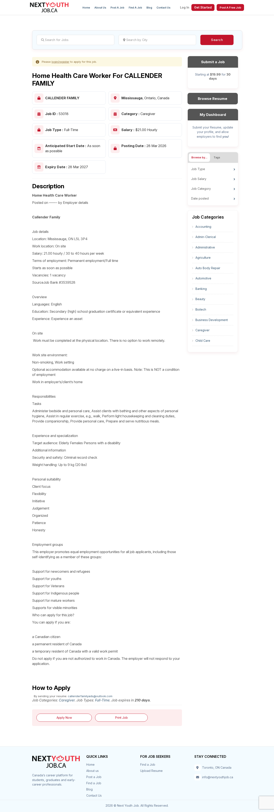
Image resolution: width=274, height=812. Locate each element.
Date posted (200, 198)
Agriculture (203, 257)
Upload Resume (151, 771)
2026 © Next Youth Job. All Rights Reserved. (137, 805)
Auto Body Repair (207, 268)
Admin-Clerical (205, 237)
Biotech (200, 309)
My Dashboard (213, 114)
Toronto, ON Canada (216, 767)
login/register (60, 61)
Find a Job (135, 7)
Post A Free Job (230, 7)
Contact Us (163, 7)
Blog (149, 7)
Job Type (198, 169)
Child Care (202, 340)
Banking (201, 289)
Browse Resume (212, 98)
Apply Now (64, 717)
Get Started (203, 7)
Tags (217, 157)
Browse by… (199, 157)
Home (86, 7)
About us (100, 7)
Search (217, 40)
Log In (184, 7)
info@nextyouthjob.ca (217, 777)
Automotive (203, 278)
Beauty (200, 299)
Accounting (203, 226)
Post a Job (117, 7)
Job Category (201, 188)
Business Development (211, 320)
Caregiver (67, 700)
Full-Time (102, 700)
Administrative (205, 247)
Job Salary (198, 179)
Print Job (121, 717)
